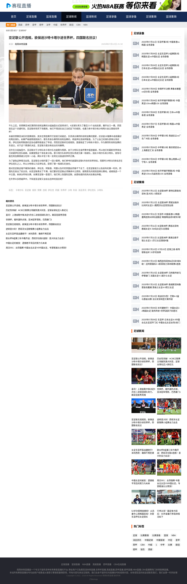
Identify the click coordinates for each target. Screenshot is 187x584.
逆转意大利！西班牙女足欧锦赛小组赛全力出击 (27, 229)
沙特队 (100, 190)
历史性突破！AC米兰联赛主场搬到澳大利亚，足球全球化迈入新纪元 (37, 210)
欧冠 (71, 25)
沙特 (70, 190)
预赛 (39, 190)
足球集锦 (151, 16)
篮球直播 (51, 16)
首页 (13, 16)
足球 (135, 535)
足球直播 (31, 16)
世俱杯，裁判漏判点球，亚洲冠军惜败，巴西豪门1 (29, 219)
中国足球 (149, 540)
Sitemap (94, 579)
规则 (34, 190)
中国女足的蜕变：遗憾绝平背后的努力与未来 (26, 243)
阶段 (75, 190)
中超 (55, 25)
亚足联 (28, 190)
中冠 (170, 540)
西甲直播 (107, 564)
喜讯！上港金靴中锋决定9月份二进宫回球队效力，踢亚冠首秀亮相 (36, 215)
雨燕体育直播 (21, 44)
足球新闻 (71, 16)
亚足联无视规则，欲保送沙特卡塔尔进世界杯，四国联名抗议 (33, 224)
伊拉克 (51, 190)
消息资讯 (82, 190)
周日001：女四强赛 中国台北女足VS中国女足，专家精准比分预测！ (37, 248)
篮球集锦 (171, 16)
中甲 (162, 545)
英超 (20, 25)
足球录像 (111, 16)
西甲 (27, 25)
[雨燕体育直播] (22, 5)
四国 (57, 190)
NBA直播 (86, 564)
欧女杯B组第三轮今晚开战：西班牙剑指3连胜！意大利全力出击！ (36, 238)
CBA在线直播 (120, 564)
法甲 (48, 25)
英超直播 (97, 564)
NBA (85, 25)
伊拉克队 (92, 190)
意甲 (34, 25)
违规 (45, 190)
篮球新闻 (91, 16)
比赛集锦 (145, 535)
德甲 (41, 25)
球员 (143, 549)
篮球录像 (131, 16)
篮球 (166, 535)
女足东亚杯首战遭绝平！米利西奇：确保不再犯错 (28, 233)
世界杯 (63, 25)
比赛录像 (156, 535)
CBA (78, 25)
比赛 (170, 545)
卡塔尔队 (19, 190)
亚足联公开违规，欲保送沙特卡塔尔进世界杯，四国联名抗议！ (34, 205)
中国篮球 (160, 540)
